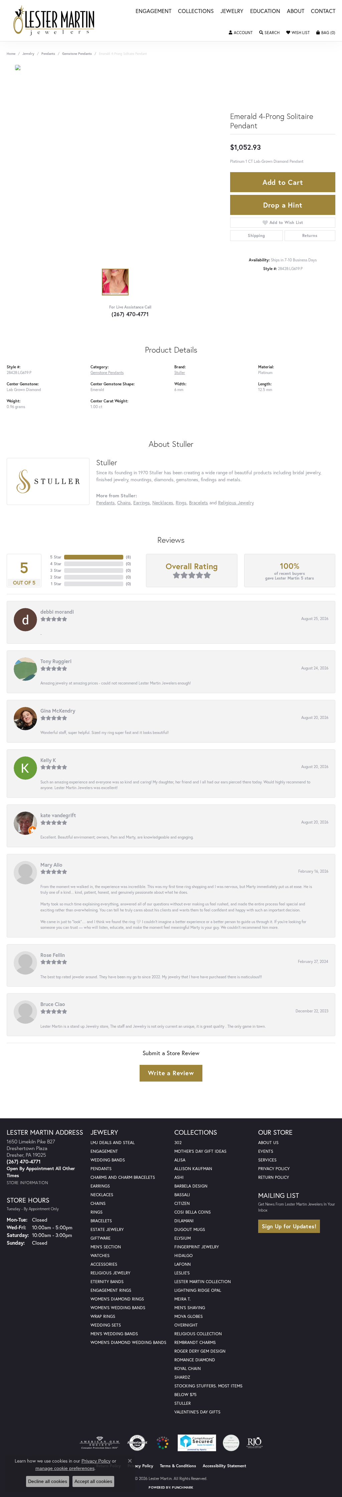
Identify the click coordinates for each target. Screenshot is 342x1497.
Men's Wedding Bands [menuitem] (114, 1334)
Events (265, 1151)
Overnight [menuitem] (186, 1325)
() (128, 556)
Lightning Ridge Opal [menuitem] (197, 1290)
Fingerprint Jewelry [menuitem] (196, 1247)
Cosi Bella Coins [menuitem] (192, 1212)
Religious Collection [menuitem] (198, 1334)
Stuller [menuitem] (182, 1403)
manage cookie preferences (65, 1468)
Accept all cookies (93, 1481)
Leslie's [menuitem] (182, 1273)
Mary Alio (51, 864)
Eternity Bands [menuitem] (107, 1281)
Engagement (153, 11)
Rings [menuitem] (97, 1212)
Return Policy (273, 1177)
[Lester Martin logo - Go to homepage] (54, 20)
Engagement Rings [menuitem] (111, 1290)
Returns (310, 235)
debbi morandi (57, 611)
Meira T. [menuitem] (182, 1299)
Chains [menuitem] (98, 1203)
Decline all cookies (47, 1481)
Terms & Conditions (178, 1465)
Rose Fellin (52, 955)
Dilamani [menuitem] (184, 1221)
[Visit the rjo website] (254, 1442)
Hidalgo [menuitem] (183, 1255)
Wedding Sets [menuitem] (106, 1325)
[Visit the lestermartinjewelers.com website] (162, 1442)
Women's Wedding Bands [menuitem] (118, 1308)
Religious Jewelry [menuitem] (110, 1273)
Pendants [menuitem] (101, 1168)
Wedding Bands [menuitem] (108, 1160)
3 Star (55, 570)
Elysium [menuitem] (182, 1238)
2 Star (55, 577)
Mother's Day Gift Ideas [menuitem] (200, 1151)
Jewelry (231, 11)
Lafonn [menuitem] (182, 1264)
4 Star (55, 563)
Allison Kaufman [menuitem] (193, 1168)
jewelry (28, 53)
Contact (323, 11)
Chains (124, 502)
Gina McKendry (57, 710)
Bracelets (198, 502)
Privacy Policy (274, 1168)
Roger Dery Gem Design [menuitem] (199, 1351)
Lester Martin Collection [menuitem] (202, 1281)
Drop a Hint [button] (283, 205)
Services (267, 1160)
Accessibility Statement (224, 1465)
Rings (181, 502)
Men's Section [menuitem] (106, 1247)
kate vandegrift (58, 815)
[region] (115, 165)
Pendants (48, 53)
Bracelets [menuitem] (101, 1221)
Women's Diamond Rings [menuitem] (117, 1299)
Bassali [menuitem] (182, 1195)
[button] (240, 33)
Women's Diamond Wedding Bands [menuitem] (128, 1342)
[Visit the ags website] (99, 1442)
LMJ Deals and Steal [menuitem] (113, 1142)
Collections (196, 11)
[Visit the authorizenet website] (137, 1442)
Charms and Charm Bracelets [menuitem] (123, 1177)
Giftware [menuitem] (101, 1238)
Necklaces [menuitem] (102, 1195)
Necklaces (162, 502)
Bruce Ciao (52, 1004)
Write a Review (171, 1073)
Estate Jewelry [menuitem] (107, 1229)
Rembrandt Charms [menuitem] (195, 1342)
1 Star (56, 583)
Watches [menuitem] (100, 1255)
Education (265, 11)
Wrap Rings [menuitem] (103, 1316)
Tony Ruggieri (55, 661)
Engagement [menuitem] (104, 1151)
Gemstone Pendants (77, 53)
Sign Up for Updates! (289, 1226)
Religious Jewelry (236, 502)
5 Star (55, 556)
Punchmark (182, 1487)
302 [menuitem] (178, 1142)
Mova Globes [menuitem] (188, 1316)
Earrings (141, 502)
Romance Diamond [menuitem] (194, 1360)
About (295, 11)
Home (11, 53)
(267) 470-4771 (130, 314)
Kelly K (48, 760)
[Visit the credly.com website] (231, 1442)
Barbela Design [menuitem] (190, 1186)
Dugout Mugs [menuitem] (189, 1229)
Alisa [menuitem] (179, 1160)
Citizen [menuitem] (182, 1203)
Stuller (179, 372)
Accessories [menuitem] (104, 1264)
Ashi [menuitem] (179, 1177)
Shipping (256, 235)
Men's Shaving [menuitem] (189, 1308)
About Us (268, 1142)
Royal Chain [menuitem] (187, 1368)
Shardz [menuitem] (182, 1377)
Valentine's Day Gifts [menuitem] (197, 1412)
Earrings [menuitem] (100, 1186)
